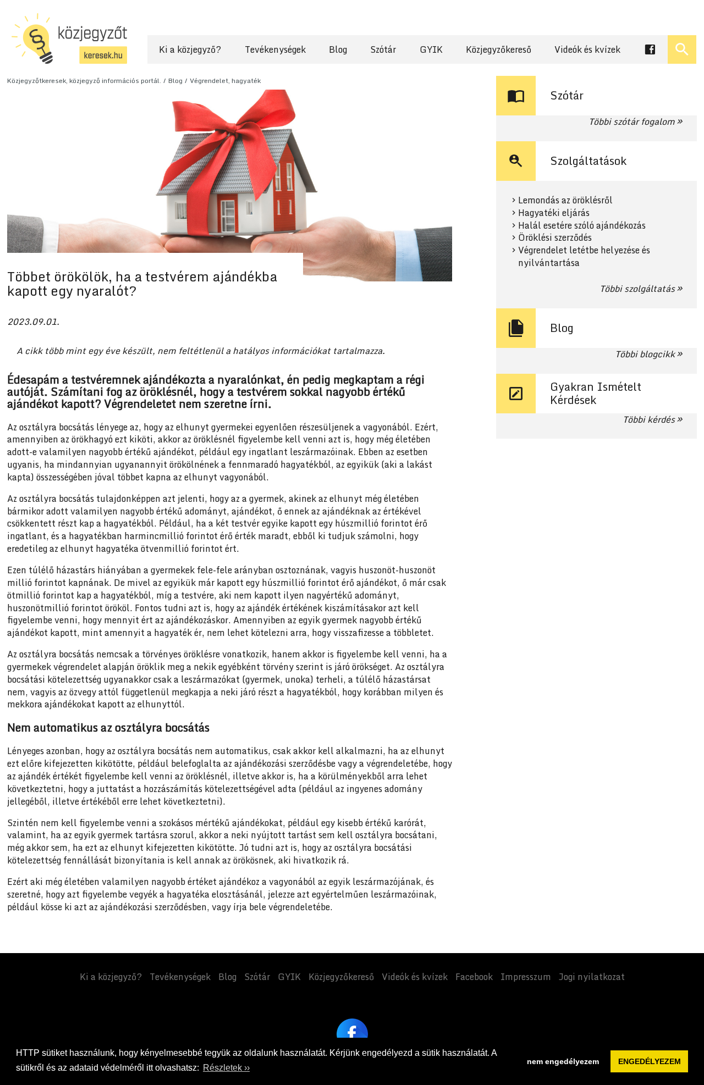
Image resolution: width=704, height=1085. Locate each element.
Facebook (474, 977)
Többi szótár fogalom (631, 121)
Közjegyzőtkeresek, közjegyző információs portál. (84, 80)
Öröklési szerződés (555, 237)
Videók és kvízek (587, 49)
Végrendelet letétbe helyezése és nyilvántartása (584, 256)
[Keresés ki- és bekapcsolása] (682, 49)
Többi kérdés (649, 419)
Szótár (383, 49)
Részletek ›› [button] (226, 1067)
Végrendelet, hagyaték (225, 80)
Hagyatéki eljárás (554, 213)
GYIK (431, 49)
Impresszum (526, 977)
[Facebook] (352, 1034)
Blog (338, 49)
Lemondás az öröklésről (565, 200)
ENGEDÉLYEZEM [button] (649, 1061)
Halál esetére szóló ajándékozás (582, 225)
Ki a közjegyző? (190, 49)
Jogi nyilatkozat (592, 977)
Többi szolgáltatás (637, 288)
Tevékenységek (275, 49)
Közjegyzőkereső (498, 49)
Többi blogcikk (645, 354)
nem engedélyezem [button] (563, 1061)
